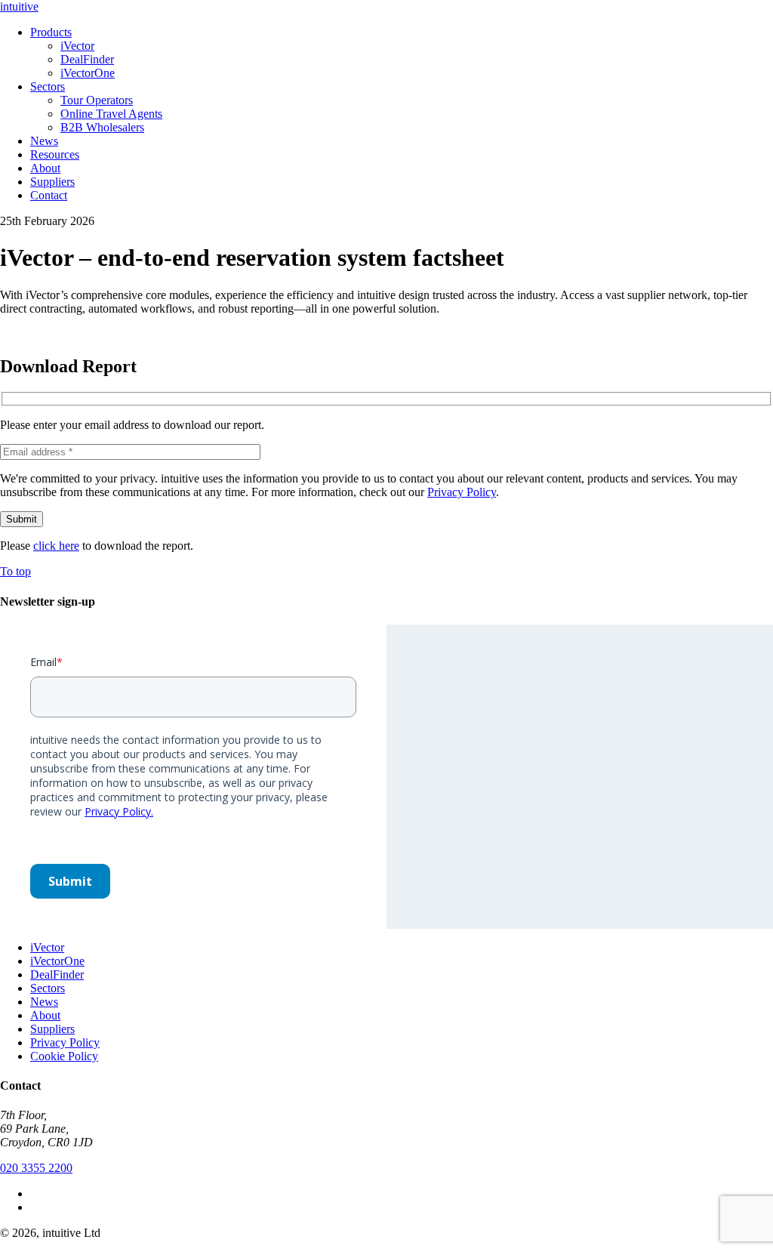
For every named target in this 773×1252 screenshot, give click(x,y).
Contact (48, 195)
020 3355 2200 (36, 1167)
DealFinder (87, 59)
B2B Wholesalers (102, 127)
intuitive (19, 6)
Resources (54, 154)
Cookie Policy (64, 1056)
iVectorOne (87, 72)
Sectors (47, 86)
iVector (77, 45)
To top (15, 571)
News (44, 140)
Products (51, 32)
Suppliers (52, 181)
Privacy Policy (461, 492)
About (45, 168)
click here (56, 545)
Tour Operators (96, 100)
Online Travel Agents (111, 113)
